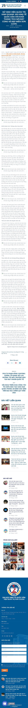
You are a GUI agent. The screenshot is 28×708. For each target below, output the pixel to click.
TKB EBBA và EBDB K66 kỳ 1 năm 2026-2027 (16, 530)
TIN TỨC (4, 43)
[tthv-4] (21, 559)
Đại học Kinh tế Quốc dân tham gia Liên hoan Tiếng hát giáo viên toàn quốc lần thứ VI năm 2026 (18, 428)
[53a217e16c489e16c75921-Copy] (6, 545)
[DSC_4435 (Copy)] (6, 559)
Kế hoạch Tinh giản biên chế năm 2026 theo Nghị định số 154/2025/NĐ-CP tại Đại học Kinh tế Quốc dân (16, 493)
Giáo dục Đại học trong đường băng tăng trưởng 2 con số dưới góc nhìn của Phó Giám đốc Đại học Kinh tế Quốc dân (19, 451)
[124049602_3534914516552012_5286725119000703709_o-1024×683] (14, 552)
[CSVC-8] (14, 559)
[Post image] (5, 407)
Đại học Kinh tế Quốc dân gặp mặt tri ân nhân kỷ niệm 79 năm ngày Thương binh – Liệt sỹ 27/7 (18, 417)
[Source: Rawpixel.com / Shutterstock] (21, 552)
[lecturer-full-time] (21, 545)
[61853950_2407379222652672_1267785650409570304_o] (21, 567)
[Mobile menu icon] (25, 5)
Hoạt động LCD (6, 39)
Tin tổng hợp (5, 41)
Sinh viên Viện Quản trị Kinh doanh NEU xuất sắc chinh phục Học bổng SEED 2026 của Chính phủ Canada (18, 407)
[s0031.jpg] (6, 567)
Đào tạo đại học (6, 37)
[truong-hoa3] (6, 552)
